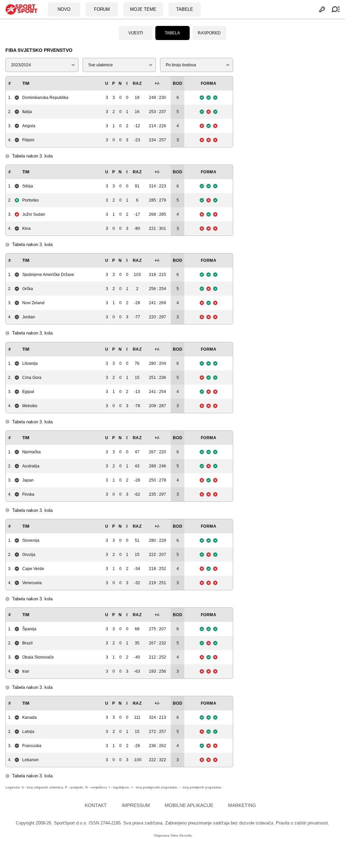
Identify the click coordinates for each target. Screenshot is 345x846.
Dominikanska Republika (45, 97)
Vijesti (135, 33)
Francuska (31, 745)
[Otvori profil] (318, 9)
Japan (28, 480)
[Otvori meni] (332, 9)
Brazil (27, 643)
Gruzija (28, 554)
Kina (26, 228)
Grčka (27, 288)
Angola (28, 126)
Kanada (29, 717)
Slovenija (30, 540)
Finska (28, 494)
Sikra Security (181, 835)
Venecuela (32, 582)
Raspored (209, 33)
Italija (27, 111)
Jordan (28, 317)
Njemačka (31, 452)
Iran (25, 671)
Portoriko (30, 200)
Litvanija (30, 363)
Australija (30, 466)
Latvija (28, 731)
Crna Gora (31, 377)
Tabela (172, 33)
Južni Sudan (33, 214)
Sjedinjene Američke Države (48, 274)
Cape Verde (33, 568)
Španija (29, 629)
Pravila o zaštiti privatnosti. (302, 822)
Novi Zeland (33, 303)
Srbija (27, 186)
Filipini (28, 140)
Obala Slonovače (38, 657)
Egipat (28, 391)
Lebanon (30, 759)
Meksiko (29, 405)
